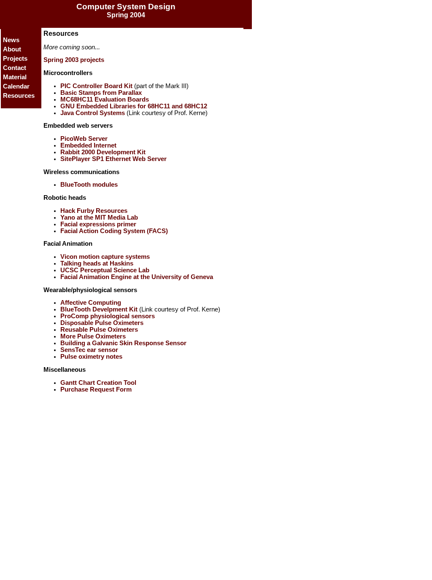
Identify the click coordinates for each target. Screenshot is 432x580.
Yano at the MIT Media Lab (99, 217)
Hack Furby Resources (93, 210)
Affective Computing (90, 302)
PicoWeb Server (84, 138)
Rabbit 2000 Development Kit (103, 152)
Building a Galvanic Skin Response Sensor (123, 343)
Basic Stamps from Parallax (101, 92)
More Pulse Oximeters (93, 336)
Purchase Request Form (96, 389)
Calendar (16, 86)
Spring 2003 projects (73, 59)
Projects (15, 58)
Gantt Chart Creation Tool (98, 382)
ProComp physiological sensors (107, 316)
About (12, 49)
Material (15, 77)
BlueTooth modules (89, 184)
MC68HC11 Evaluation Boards (104, 99)
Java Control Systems (92, 113)
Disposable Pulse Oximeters (101, 323)
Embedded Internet (88, 145)
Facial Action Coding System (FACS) (114, 231)
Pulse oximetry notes (91, 356)
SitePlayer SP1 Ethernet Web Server (113, 159)
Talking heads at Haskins (96, 263)
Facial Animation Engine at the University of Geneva (136, 277)
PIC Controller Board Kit (96, 86)
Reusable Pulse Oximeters (99, 329)
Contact (14, 67)
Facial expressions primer (98, 224)
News (11, 40)
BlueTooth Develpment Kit (99, 309)
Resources (19, 95)
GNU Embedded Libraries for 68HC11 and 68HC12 (133, 106)
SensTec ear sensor (89, 349)
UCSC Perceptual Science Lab (104, 270)
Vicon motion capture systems (105, 256)
